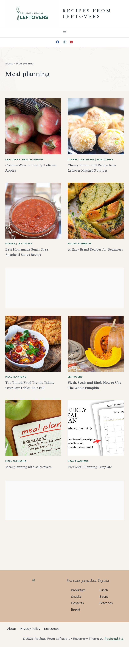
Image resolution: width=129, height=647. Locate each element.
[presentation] (33, 126)
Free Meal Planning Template (90, 467)
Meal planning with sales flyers (28, 467)
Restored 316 (114, 639)
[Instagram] (64, 42)
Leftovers (12, 159)
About (11, 629)
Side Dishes (105, 159)
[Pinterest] (71, 42)
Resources (51, 629)
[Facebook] (58, 42)
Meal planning (32, 159)
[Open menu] (64, 32)
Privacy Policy (30, 629)
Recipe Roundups (80, 243)
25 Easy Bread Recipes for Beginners (95, 249)
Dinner (73, 159)
